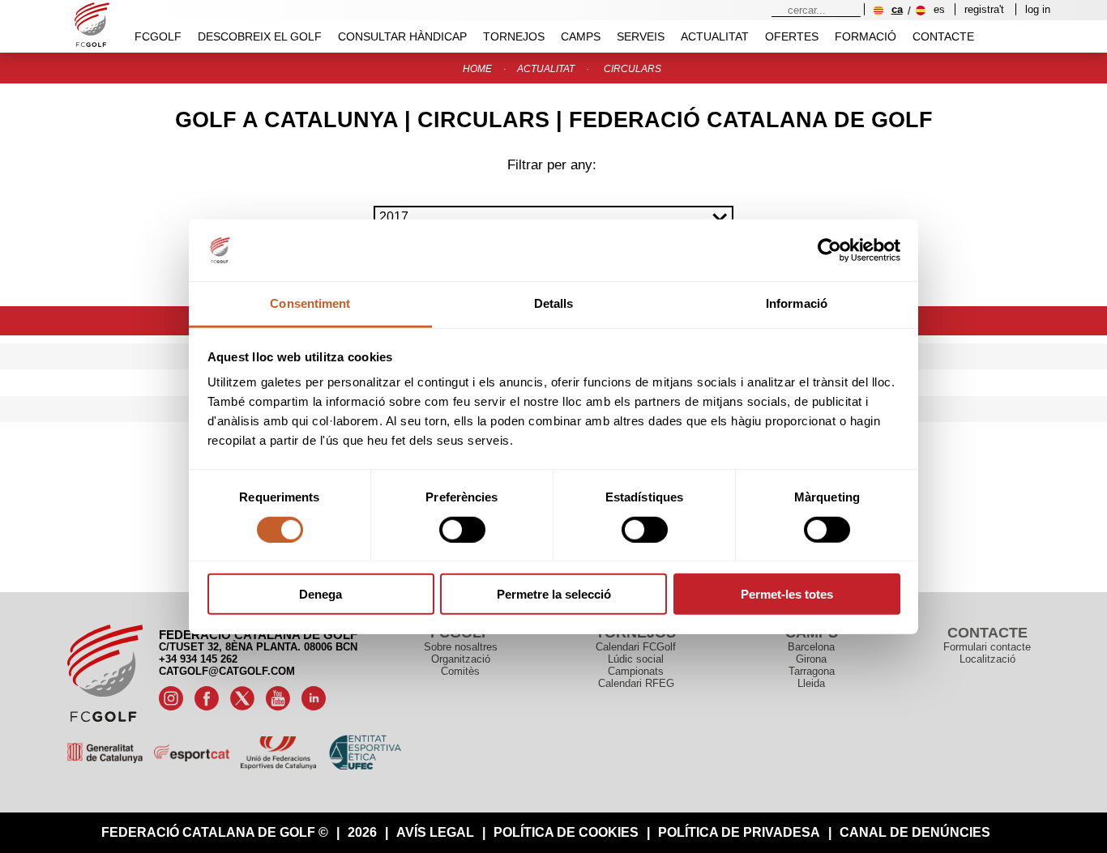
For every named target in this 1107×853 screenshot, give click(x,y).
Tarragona (812, 671)
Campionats (636, 671)
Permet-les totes (787, 594)
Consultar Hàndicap (402, 36)
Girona (811, 659)
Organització (460, 659)
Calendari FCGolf (636, 647)
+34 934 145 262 (198, 659)
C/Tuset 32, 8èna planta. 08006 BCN (258, 647)
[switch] (462, 529)
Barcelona (811, 647)
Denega (320, 594)
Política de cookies (566, 832)
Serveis (641, 36)
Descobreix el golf (260, 36)
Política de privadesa (739, 832)
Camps (581, 36)
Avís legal (435, 832)
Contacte (943, 36)
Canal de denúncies (915, 832)
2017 (393, 217)
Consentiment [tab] (310, 303)
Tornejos (514, 36)
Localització (987, 659)
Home (477, 69)
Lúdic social (636, 659)
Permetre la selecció (554, 594)
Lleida (811, 683)
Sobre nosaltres (461, 647)
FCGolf (158, 36)
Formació (865, 36)
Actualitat (715, 36)
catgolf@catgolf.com (227, 671)
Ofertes (791, 36)
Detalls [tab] (554, 303)
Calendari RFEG (636, 683)
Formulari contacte (987, 647)
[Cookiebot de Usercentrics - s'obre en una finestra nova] (829, 250)
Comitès (460, 671)
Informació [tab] (796, 303)
